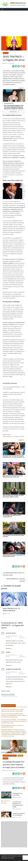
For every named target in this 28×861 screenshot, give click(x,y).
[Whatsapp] (16, 66)
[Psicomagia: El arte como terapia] (6, 795)
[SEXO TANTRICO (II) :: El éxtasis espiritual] (14, 593)
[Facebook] (13, 66)
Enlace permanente (22, 636)
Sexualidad (5, 53)
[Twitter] (18, 66)
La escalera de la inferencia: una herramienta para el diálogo (18, 804)
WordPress (11, 858)
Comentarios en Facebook (8, 694)
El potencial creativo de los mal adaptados (19, 814)
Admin (13, 63)
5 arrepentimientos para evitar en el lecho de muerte (13, 574)
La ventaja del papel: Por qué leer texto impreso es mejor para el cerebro (13, 764)
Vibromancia (14, 856)
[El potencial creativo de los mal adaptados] (6, 815)
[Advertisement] (14, 25)
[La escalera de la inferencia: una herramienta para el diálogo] (6, 805)
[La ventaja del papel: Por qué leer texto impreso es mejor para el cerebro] (14, 746)
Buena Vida (20, 755)
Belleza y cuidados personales (9, 755)
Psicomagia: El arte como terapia (17, 794)
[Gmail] (21, 66)
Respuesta (8, 648)
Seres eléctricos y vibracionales (15, 711)
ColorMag (3, 858)
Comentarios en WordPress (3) (9, 696)
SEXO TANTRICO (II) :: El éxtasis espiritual (13, 436)
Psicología (5, 758)
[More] (24, 66)
